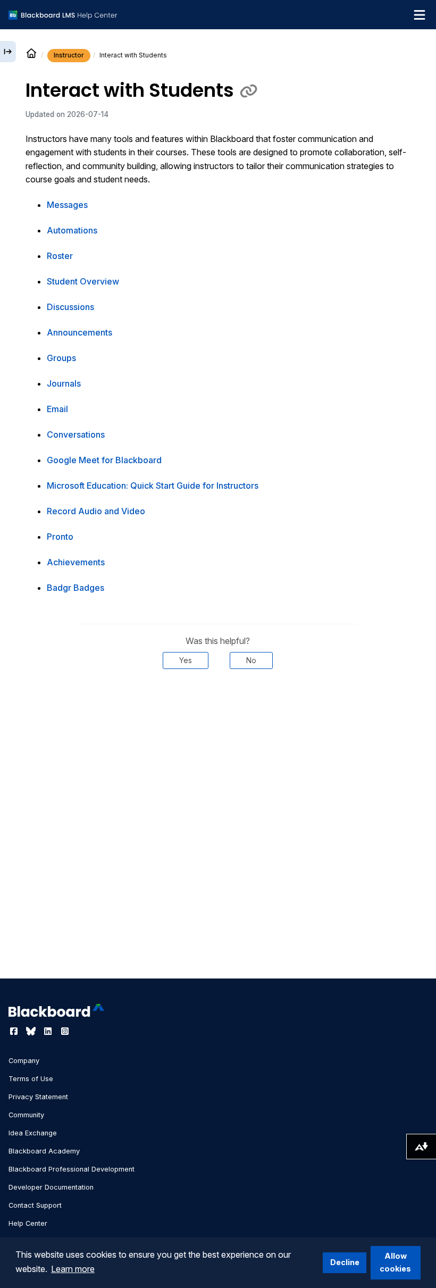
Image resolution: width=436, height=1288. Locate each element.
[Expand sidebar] (8, 51)
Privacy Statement (38, 1097)
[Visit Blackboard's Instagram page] (65, 1031)
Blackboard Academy (44, 1151)
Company (24, 1061)
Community (26, 1115)
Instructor (69, 55)
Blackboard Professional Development (72, 1169)
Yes (185, 660)
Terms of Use (31, 1079)
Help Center (28, 1223)
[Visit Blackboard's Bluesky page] (32, 1031)
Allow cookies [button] (395, 1262)
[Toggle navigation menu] (419, 15)
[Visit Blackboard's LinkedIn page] (49, 1031)
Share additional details (218, 701)
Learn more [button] (73, 1269)
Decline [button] (344, 1262)
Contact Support (35, 1205)
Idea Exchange (33, 1133)
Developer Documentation (51, 1187)
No (251, 660)
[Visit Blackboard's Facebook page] (15, 1031)
